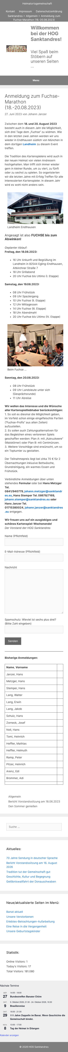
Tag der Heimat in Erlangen (24, 1028)
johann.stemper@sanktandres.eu (27, 499)
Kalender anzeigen (9, 1035)
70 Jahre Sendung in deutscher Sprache (32, 858)
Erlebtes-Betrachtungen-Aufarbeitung (30, 921)
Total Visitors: (15, 971)
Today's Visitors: (17, 966)
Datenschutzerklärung (49, 11)
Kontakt (10, 11)
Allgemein (14, 796)
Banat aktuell (14, 911)
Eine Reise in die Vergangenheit (26, 926)
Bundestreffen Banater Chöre (26, 996)
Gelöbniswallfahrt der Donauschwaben (31, 881)
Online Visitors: (16, 961)
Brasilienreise (17, 1005)
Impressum (25, 11)
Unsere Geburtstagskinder (23, 931)
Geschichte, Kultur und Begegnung (28, 876)
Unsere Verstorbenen (20, 916)
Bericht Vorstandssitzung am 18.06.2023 (34, 801)
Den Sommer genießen (22, 806)
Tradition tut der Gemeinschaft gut (28, 871)
